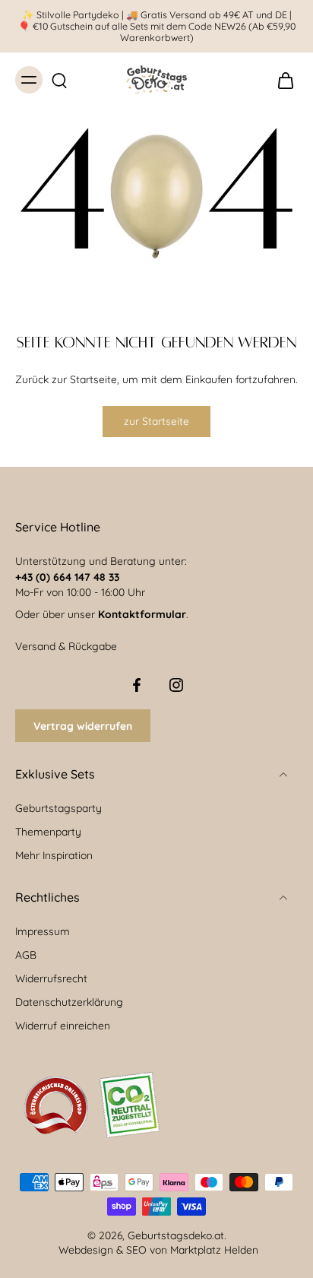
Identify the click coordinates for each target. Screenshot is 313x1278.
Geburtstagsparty (58, 807)
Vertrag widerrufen (82, 725)
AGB (25, 954)
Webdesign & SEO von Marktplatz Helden (158, 1249)
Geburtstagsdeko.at (176, 1235)
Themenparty (48, 831)
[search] (59, 80)
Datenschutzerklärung (69, 1001)
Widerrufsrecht (51, 978)
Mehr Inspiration (54, 854)
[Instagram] (176, 685)
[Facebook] (136, 685)
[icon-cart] (281, 80)
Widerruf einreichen (62, 1025)
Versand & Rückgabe (66, 645)
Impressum (42, 930)
